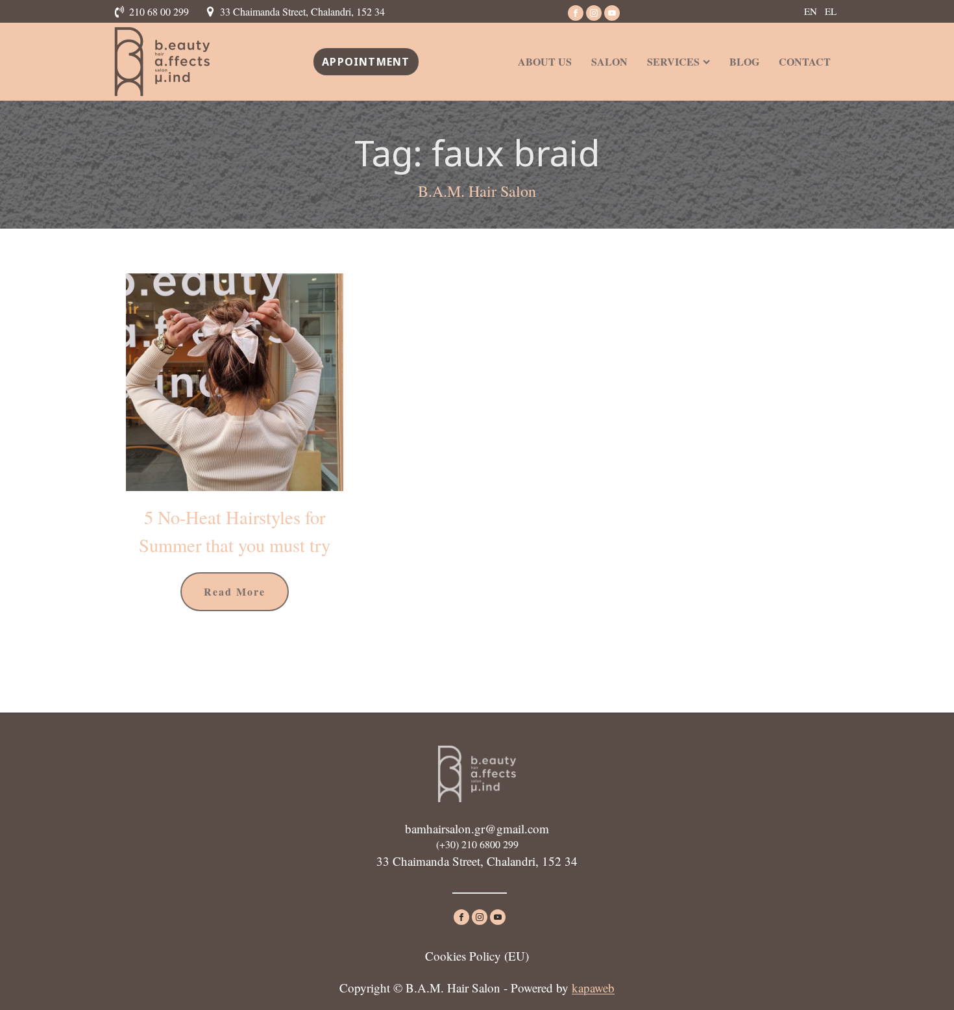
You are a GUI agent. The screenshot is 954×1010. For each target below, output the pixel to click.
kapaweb (593, 987)
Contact (805, 61)
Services (673, 61)
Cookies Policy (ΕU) (477, 956)
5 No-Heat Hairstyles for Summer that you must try (234, 531)
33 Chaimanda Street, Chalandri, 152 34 (302, 11)
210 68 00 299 (159, 11)
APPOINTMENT (366, 62)
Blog (744, 61)
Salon (609, 61)
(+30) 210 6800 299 (477, 844)
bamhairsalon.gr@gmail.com (477, 828)
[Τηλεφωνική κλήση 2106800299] (121, 12)
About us (545, 61)
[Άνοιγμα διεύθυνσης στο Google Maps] (212, 12)
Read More (234, 591)
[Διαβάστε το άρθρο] (234, 382)
